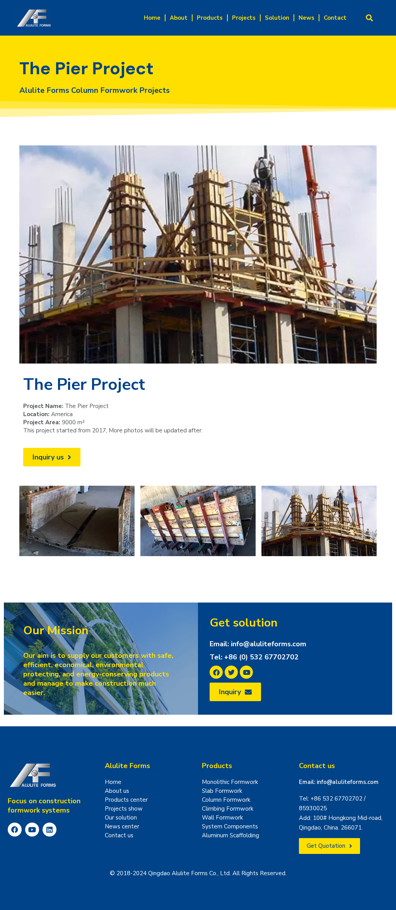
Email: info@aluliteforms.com (258, 644)
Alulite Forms (127, 765)
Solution (277, 18)
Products (210, 18)
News (306, 18)
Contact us (317, 765)
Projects (244, 18)
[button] (369, 18)
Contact (335, 18)
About (179, 18)
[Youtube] (32, 830)
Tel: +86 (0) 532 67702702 (254, 657)
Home (152, 18)
